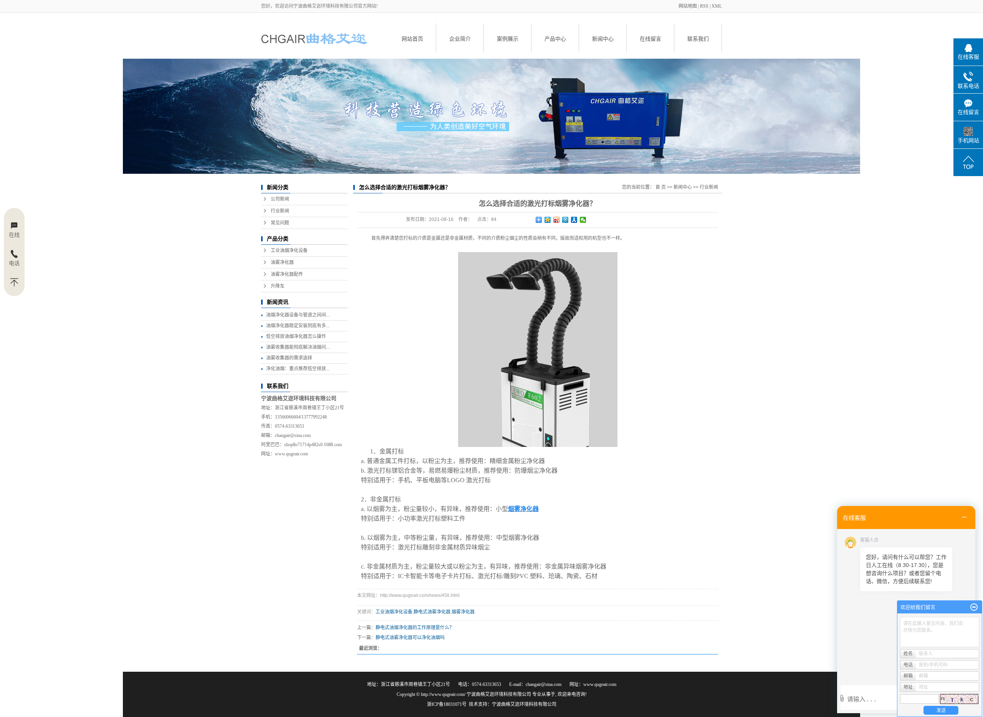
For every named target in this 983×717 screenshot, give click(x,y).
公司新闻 (280, 199)
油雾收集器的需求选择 (289, 358)
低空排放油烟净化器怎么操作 (296, 336)
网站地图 (688, 6)
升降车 (278, 286)
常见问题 (280, 223)
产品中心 (555, 39)
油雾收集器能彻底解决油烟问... (297, 347)
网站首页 (412, 39)
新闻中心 (603, 39)
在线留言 (650, 39)
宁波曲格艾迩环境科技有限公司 (524, 704)
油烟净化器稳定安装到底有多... (297, 325)
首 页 (660, 187)
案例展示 (507, 39)
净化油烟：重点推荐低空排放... (297, 368)
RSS (704, 6)
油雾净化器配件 (287, 274)
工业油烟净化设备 (289, 250)
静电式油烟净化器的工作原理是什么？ (415, 627)
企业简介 (460, 39)
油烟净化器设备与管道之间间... (297, 315)
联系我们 (698, 39)
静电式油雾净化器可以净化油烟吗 (410, 637)
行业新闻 (280, 211)
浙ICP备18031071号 (447, 704)
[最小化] (974, 607)
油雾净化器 (282, 262)
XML (717, 6)
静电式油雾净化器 (432, 612)
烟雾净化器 (463, 612)
